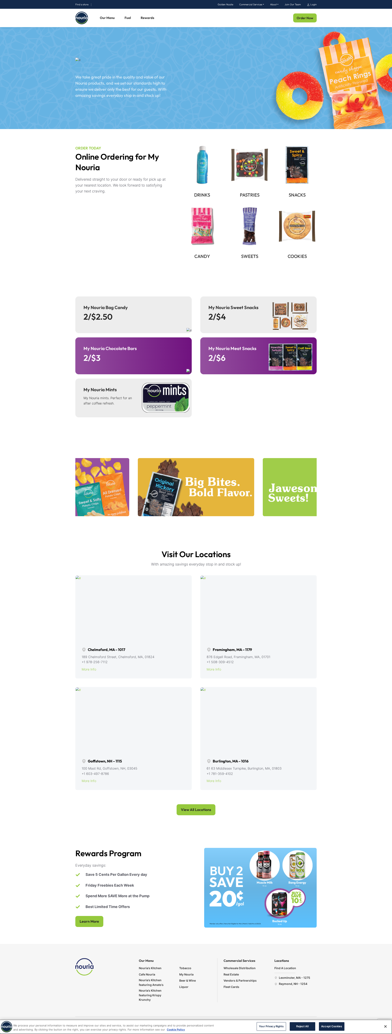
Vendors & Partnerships (240, 980)
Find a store (81, 4)
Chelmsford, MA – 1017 (106, 649)
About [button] (273, 4)
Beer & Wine (187, 980)
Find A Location (285, 968)
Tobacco (185, 968)
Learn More (89, 921)
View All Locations (196, 809)
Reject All (302, 1026)
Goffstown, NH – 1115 (104, 761)
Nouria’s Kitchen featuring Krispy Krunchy (150, 995)
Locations (281, 961)
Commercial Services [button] (250, 4)
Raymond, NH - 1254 (292, 983)
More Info (89, 669)
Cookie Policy (176, 1029)
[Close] (385, 1026)
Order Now (305, 18)
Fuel (128, 18)
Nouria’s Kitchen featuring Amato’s (151, 982)
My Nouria (186, 974)
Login (313, 4)
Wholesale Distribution (240, 968)
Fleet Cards (231, 987)
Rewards (147, 18)
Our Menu (107, 18)
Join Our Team (293, 4)
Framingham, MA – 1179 (232, 649)
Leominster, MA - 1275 (294, 977)
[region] (196, 1027)
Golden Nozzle (225, 4)
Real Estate (231, 974)
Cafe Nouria (147, 974)
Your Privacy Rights (271, 1026)
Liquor (183, 987)
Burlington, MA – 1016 (230, 761)
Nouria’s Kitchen (150, 968)
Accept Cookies (331, 1026)
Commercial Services (239, 961)
